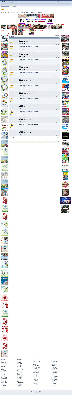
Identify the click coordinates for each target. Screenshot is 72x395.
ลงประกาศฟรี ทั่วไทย (3, 384)
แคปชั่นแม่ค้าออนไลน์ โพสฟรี (36, 378)
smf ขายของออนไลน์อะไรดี (36, 365)
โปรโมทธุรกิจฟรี (19, 370)
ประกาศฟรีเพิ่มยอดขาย (54, 378)
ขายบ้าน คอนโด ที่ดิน (3, 380)
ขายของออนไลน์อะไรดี (54, 363)
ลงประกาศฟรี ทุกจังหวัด (4, 378)
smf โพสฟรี (34, 364)
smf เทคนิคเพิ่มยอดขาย (35, 386)
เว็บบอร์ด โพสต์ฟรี (19, 367)
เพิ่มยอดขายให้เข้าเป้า (54, 365)
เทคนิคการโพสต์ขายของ (36, 372)
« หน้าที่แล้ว (56, 35)
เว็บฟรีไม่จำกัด (2, 369)
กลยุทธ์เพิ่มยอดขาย (54, 375)
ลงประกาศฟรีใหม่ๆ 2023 (20, 369)
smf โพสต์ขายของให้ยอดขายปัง (36, 373)
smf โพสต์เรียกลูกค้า (35, 380)
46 (15, 36)
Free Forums (37, 392)
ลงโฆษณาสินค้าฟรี (3, 367)
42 (12, 36)
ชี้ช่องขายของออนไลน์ (19, 385)
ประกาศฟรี (53, 384)
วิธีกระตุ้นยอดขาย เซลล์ (54, 360)
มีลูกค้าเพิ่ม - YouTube (54, 367)
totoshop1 (11, 46)
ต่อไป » (58, 35)
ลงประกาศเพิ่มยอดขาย (54, 379)
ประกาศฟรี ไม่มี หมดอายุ (4, 381)
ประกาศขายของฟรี (54, 383)
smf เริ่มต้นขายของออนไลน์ (36, 368)
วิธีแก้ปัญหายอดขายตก (54, 361)
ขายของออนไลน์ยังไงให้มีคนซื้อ (36, 361)
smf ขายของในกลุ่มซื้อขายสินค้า (36, 374)
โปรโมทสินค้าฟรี (19, 371)
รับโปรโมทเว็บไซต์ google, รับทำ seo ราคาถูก (12, 2)
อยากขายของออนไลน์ (54, 364)
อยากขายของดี (34, 360)
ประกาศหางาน (3, 374)
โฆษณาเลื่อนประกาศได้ (19, 380)
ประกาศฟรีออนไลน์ (19, 365)
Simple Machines (39, 391)
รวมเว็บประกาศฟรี (3, 365)
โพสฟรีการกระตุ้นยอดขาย (55, 376)
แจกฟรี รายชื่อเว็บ (19, 374)
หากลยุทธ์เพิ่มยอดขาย (19, 359)
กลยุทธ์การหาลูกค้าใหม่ (3, 359)
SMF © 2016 (35, 391)
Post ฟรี (52, 382)
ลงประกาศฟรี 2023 (3, 386)
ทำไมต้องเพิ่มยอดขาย (54, 373)
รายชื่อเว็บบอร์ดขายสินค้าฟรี (20, 376)
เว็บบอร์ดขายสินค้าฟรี (19, 378)
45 (14, 36)
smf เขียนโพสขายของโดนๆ (36, 383)
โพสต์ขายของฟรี (3, 366)
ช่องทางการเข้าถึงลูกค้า (3, 363)
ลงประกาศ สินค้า (19, 366)
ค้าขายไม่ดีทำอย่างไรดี (19, 362)
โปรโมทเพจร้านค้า (54, 386)
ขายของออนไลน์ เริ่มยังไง (20, 384)
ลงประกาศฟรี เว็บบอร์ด (19, 377)
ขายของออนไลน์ (19, 381)
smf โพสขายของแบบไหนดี (36, 376)
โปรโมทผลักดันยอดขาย (54, 369)
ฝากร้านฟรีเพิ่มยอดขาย (54, 380)
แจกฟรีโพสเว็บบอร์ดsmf (20, 375)
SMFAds (34, 392)
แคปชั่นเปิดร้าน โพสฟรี (35, 384)
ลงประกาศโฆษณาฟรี (3, 385)
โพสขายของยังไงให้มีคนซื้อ (36, 375)
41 (11, 36)
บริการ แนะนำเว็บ (3, 375)
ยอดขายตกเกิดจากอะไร (54, 372)
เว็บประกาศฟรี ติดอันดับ (4, 382)
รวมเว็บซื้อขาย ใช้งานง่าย (4, 377)
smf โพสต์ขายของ (35, 382)
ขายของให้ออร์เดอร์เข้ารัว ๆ (36, 379)
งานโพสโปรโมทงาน (19, 363)
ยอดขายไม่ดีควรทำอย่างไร (55, 371)
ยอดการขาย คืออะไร (54, 374)
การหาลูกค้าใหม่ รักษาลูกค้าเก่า (4, 362)
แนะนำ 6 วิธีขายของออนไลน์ (20, 382)
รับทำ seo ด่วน (34, 363)
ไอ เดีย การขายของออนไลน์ (36, 369)
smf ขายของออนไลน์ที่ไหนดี (36, 371)
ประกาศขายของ (3, 373)
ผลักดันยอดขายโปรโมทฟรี (55, 368)
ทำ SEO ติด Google (3, 370)
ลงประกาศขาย (3, 371)
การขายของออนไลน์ (19, 386)
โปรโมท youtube (19, 373)
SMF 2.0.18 (32, 391)
